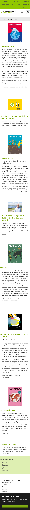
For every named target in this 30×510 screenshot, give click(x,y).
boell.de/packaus (5, 377)
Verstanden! (15, 506)
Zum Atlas (4, 304)
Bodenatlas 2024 (7, 158)
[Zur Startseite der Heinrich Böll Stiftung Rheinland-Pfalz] (8, 12)
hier (23, 87)
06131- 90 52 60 (5, 489)
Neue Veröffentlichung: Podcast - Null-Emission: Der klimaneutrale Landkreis (13, 218)
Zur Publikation (5, 433)
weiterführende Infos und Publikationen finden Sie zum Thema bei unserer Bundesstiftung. (14, 451)
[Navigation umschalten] (22, 12)
